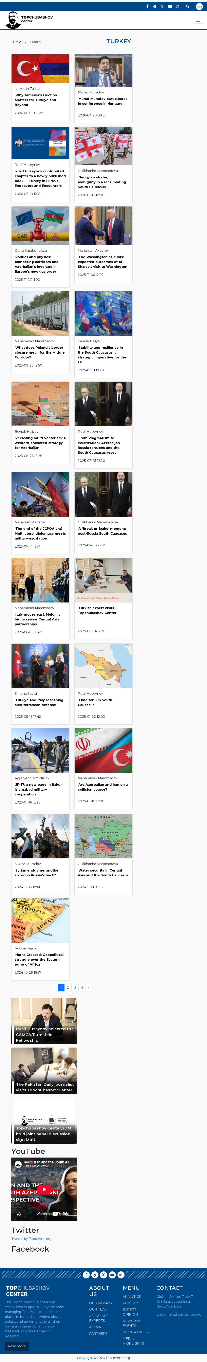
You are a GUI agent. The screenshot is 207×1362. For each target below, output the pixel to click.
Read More (17, 1346)
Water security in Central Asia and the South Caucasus (103, 873)
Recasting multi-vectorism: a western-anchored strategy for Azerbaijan (40, 443)
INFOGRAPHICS (136, 1332)
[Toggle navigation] (198, 20)
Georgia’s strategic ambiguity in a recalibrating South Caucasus (102, 182)
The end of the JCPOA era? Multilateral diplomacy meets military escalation (40, 533)
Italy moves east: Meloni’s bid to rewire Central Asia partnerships (37, 619)
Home (18, 42)
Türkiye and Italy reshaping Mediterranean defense (39, 702)
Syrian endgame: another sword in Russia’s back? (37, 873)
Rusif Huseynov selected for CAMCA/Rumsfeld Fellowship (44, 1034)
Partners (98, 1334)
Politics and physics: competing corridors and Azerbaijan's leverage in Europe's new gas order (37, 264)
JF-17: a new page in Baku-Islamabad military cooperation (38, 789)
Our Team (98, 1309)
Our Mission (100, 1303)
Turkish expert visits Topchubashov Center (97, 610)
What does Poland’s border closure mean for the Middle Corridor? (40, 352)
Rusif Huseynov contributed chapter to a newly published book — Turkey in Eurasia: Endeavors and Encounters (40, 178)
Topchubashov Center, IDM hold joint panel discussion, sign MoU (43, 1134)
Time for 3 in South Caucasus (95, 702)
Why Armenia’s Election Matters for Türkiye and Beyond (36, 100)
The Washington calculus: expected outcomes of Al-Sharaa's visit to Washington (102, 262)
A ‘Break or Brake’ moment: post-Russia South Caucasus (102, 531)
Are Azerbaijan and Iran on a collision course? (103, 787)
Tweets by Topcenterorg (31, 1239)
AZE (199, 6)
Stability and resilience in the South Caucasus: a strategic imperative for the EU (102, 355)
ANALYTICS (132, 1297)
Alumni (95, 1327)
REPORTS (131, 1303)
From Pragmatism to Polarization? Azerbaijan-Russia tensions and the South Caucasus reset (99, 445)
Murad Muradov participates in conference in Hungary (102, 101)
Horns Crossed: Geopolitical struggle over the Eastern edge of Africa (39, 959)
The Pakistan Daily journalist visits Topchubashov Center (45, 1087)
